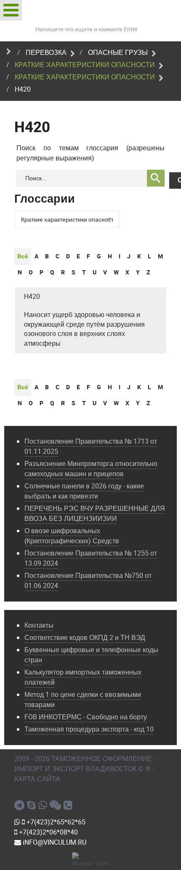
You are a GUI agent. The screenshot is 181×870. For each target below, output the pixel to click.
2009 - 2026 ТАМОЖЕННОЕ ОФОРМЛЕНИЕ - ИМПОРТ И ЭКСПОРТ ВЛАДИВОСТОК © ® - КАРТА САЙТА (84, 769)
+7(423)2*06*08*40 (47, 832)
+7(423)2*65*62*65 (55, 822)
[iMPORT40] (20, 805)
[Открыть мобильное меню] (11, 10)
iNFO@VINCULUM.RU (53, 842)
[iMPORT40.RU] (32, 805)
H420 (32, 296)
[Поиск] (156, 178)
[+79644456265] (44, 805)
